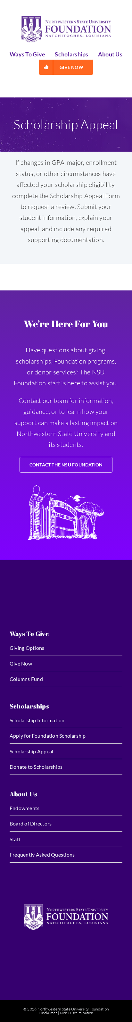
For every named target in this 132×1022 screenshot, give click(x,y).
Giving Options (27, 648)
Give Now (21, 663)
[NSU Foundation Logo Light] (66, 907)
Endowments (24, 808)
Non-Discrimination (76, 1012)
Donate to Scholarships (36, 767)
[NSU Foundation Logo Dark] (66, 18)
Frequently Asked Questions (42, 854)
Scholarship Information (37, 720)
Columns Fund (26, 679)
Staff (15, 839)
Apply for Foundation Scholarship (48, 736)
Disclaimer (48, 1012)
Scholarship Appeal (31, 751)
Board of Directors (31, 823)
